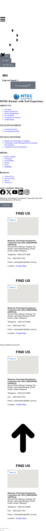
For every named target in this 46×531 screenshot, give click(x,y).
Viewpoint (8, 159)
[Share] (3, 528)
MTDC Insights (10, 157)
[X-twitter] (9, 192)
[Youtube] (15, 192)
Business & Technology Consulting (16, 141)
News (6, 165)
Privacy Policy (9, 178)
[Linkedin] (21, 192)
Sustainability (9, 119)
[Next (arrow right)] (3, 530)
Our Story (8, 109)
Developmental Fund (11, 131)
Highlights (8, 167)
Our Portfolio (9, 115)
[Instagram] (27, 192)
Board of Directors (11, 111)
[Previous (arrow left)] (1, 530)
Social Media (9, 161)
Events (6, 163)
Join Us (7, 180)
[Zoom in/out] (7, 528)
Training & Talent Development (15, 147)
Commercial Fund (10, 129)
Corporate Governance (12, 117)
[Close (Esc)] (1, 528)
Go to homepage (21, 86)
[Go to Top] (23, 461)
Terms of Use (9, 176)
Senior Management (11, 113)
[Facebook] (3, 192)
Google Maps (21, 266)
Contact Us (8, 182)
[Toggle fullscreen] (5, 528)
